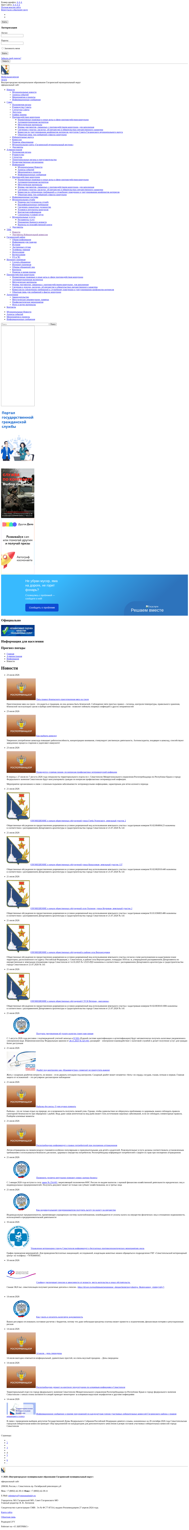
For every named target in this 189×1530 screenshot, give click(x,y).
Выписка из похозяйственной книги (35, 224)
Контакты (11, 307)
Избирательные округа (23, 137)
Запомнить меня (12, 48)
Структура (17, 157)
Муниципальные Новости (30, 167)
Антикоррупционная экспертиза (33, 122)
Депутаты (16, 112)
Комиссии (17, 139)
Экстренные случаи (21, 247)
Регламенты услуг (26, 219)
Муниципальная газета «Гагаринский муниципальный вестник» (42, 144)
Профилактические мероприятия (27, 302)
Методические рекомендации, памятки (30, 299)
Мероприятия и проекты (23, 97)
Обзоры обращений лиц (23, 267)
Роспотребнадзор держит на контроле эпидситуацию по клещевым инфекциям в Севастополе (80, 1387)
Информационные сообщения (26, 99)
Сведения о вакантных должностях (34, 207)
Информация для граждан (24, 242)
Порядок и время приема (24, 272)
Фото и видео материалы (24, 304)
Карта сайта (6, 1512)
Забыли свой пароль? (11, 58)
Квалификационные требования (33, 204)
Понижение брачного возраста (32, 222)
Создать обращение (21, 262)
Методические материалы (30, 124)
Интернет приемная (16, 259)
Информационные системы (25, 197)
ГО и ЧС (16, 257)
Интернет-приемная (21, 264)
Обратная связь (8, 1517)
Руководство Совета (21, 107)
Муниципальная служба (23, 199)
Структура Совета (20, 109)
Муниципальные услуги (23, 217)
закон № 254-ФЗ (49, 1182)
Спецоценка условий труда (30, 214)
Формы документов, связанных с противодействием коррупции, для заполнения (56, 127)
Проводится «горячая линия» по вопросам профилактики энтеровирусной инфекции (76, 772)
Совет (9, 102)
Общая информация (21, 239)
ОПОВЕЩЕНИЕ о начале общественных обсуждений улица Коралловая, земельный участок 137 (76, 864)
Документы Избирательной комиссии (30, 234)
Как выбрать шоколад (46, 736)
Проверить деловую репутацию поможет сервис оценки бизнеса (66, 1177)
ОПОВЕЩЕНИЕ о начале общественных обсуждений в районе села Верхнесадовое (70, 952)
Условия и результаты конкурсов (33, 209)
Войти (4, 22)
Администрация (14, 149)
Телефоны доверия (21, 249)
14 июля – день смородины (49, 1353)
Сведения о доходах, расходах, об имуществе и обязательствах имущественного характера (60, 129)
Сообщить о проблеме (42, 607)
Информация (18, 164)
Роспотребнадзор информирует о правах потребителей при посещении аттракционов (76, 1145)
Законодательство (20, 297)
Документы (17, 147)
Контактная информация (29, 212)
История (16, 244)
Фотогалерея (18, 252)
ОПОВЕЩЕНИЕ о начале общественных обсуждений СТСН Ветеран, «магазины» (69, 1001)
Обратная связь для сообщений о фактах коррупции (42, 134)
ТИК (9, 229)
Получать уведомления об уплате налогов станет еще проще (64, 1033)
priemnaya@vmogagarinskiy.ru (22, 1495)
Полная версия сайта (11, 7)
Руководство (18, 154)
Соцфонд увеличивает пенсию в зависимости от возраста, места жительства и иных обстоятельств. (83, 1282)
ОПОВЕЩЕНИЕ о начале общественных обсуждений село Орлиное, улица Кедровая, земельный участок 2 (81, 908)
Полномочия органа (21, 104)
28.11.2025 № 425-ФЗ (79, 1041)
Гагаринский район (16, 237)
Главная (10, 654)
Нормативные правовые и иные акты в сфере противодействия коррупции (53, 119)
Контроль (16, 269)
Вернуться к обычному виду (14, 10)
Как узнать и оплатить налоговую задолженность (59, 1317)
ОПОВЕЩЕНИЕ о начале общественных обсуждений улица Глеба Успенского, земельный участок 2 (78, 820)
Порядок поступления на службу (33, 202)
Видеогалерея (18, 254)
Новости (11, 89)
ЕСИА (76, 1038)
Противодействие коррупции (26, 117)
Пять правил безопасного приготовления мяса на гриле (62, 699)
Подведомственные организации (27, 162)
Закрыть (5, 61)
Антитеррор (12, 294)
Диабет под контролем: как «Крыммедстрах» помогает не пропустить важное (73, 1070)
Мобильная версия (10, 77)
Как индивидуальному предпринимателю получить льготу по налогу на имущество (76, 1210)
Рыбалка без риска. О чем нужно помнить (56, 1106)
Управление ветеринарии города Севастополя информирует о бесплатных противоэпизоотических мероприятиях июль (87, 1248)
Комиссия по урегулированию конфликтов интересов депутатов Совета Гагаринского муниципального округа (70, 132)
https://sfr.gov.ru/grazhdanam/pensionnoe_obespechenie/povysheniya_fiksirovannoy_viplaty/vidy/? (121, 1287)
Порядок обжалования (22, 142)
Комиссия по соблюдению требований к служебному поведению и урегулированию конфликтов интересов (69, 192)
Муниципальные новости (24, 92)
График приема (19, 114)
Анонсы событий (20, 94)
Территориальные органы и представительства (34, 159)
